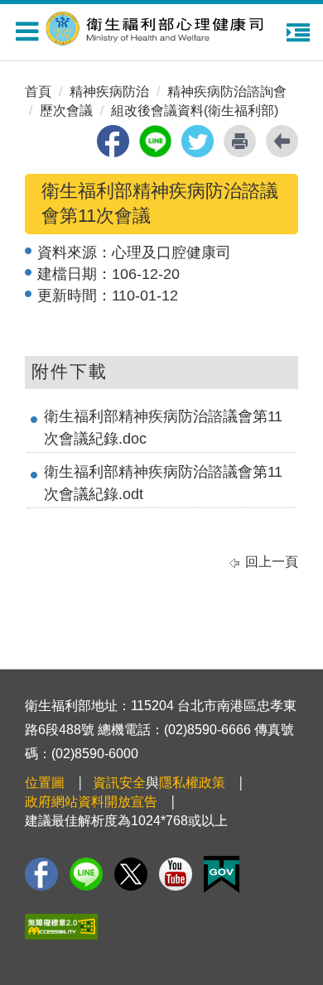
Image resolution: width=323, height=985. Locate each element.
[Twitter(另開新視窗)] (130, 874)
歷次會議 (66, 110)
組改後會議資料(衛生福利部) (194, 110)
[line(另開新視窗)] (155, 141)
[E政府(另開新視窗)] (221, 874)
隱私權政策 (192, 783)
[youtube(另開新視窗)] (175, 874)
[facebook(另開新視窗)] (113, 141)
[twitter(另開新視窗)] (197, 141)
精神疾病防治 (109, 91)
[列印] (240, 141)
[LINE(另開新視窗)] (86, 874)
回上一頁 (271, 562)
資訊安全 (119, 783)
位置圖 (45, 783)
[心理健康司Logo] (166, 26)
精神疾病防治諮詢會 (227, 91)
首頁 (38, 91)
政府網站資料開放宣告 (91, 802)
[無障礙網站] (61, 926)
